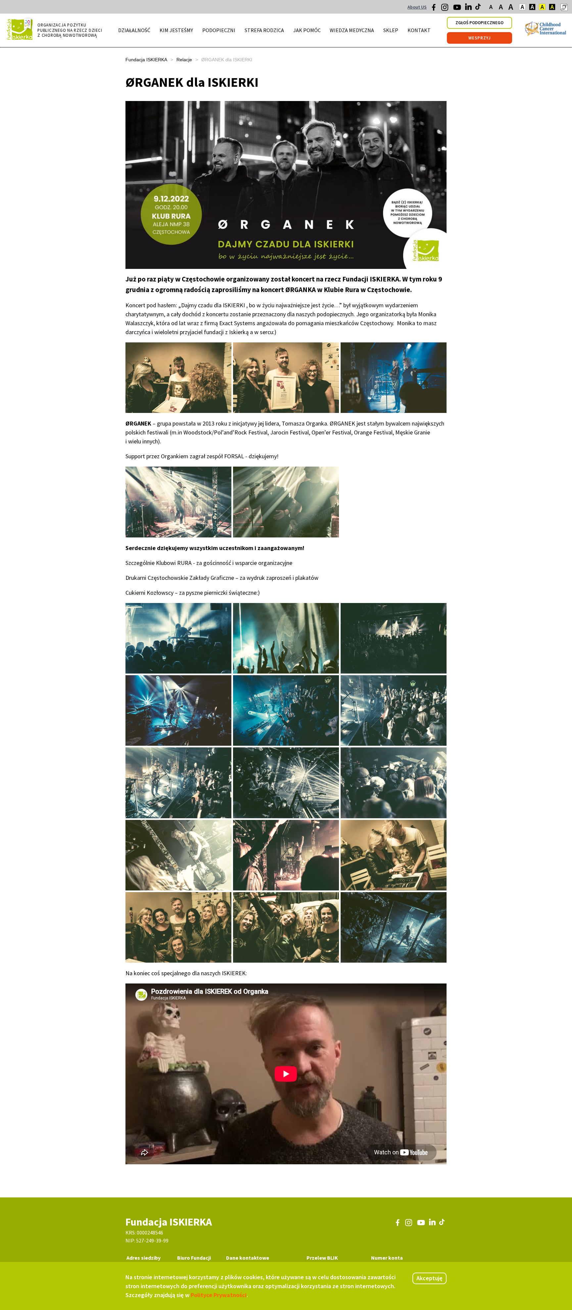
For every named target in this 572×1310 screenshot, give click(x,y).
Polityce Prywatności (219, 1295)
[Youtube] (457, 10)
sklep (390, 30)
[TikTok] (479, 8)
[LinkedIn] (469, 8)
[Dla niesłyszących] (563, 7)
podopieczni (218, 30)
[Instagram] (445, 10)
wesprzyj (479, 38)
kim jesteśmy (176, 30)
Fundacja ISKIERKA (146, 59)
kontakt (419, 30)
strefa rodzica (264, 30)
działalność (134, 30)
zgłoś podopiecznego (479, 22)
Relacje (184, 59)
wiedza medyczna (352, 30)
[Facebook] (436, 9)
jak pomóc (307, 30)
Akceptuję (429, 1278)
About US (417, 7)
